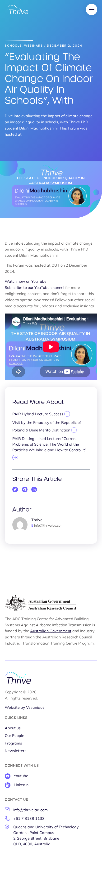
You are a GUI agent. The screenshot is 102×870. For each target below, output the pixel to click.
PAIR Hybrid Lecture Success (38, 414)
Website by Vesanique (25, 708)
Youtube (21, 776)
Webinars (33, 46)
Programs (13, 743)
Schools (13, 46)
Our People (14, 736)
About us (13, 728)
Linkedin (21, 785)
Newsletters (15, 751)
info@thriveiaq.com (30, 810)
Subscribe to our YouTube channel (34, 288)
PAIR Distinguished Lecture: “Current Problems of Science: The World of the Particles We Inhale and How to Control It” (49, 444)
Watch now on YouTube (25, 282)
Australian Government (50, 631)
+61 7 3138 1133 (29, 819)
